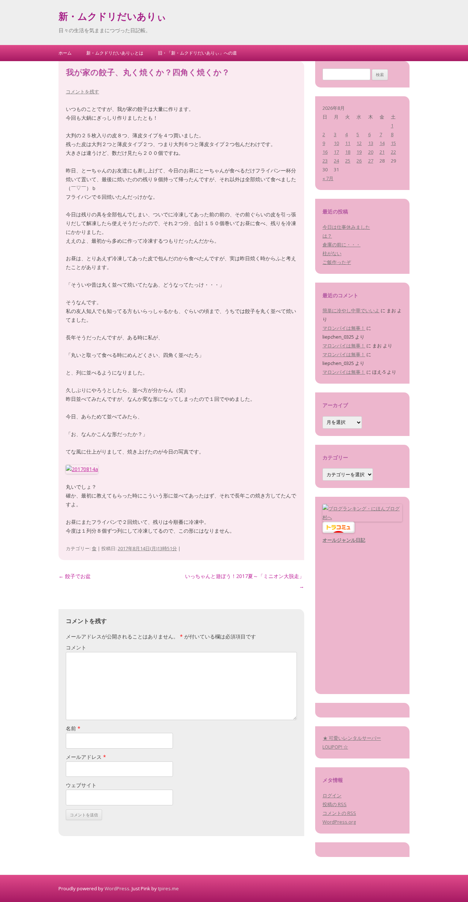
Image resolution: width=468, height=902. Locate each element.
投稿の (334, 804)
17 (336, 152)
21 (382, 152)
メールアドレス (86, 756)
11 (347, 143)
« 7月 (327, 178)
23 (325, 160)
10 (336, 143)
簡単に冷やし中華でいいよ (351, 310)
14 (382, 143)
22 (393, 152)
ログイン (331, 795)
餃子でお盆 (74, 576)
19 (359, 152)
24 (336, 160)
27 (370, 160)
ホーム (65, 53)
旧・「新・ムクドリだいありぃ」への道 (197, 53)
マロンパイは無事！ (343, 328)
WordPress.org (339, 822)
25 (347, 160)
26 (359, 160)
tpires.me (168, 888)
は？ (327, 235)
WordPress (117, 888)
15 (393, 143)
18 (347, 152)
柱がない (331, 253)
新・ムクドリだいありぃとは (114, 53)
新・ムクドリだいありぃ (112, 18)
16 (325, 152)
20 (370, 152)
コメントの (339, 813)
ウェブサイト (81, 785)
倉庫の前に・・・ (341, 244)
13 (370, 143)
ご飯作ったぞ (336, 262)
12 (359, 143)
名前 (73, 728)
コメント (76, 647)
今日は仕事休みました (346, 227)
